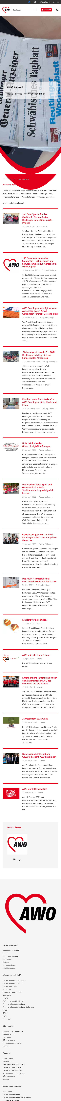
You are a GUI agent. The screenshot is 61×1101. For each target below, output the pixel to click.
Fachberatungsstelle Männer (14, 980)
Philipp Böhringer (49, 270)
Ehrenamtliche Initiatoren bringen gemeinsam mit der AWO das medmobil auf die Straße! (39, 680)
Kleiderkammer (9, 989)
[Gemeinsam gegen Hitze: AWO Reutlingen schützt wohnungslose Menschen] (11, 538)
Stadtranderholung (10, 956)
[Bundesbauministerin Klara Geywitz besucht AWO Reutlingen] (11, 758)
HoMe (5, 1016)
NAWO (5, 998)
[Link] (11, 9)
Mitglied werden (9, 1034)
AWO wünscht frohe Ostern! (36, 655)
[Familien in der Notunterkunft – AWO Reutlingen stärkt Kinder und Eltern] (11, 403)
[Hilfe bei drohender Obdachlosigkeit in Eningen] (11, 447)
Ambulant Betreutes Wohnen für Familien (19, 1007)
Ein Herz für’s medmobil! (34, 619)
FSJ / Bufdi (7, 1037)
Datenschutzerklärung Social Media (17, 1097)
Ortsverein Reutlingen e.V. (13, 1067)
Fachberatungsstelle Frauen (14, 983)
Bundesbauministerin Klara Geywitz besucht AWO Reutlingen (39, 755)
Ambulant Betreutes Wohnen (14, 1004)
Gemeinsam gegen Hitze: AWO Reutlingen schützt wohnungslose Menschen (39, 537)
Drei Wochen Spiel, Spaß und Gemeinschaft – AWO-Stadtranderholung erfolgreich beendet (37, 489)
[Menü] (35, 9)
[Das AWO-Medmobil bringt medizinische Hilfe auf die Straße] (11, 582)
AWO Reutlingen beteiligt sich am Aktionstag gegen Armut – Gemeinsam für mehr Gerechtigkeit (40, 311)
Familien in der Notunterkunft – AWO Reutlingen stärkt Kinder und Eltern (39, 402)
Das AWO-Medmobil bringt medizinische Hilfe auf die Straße (39, 580)
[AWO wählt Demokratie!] (11, 793)
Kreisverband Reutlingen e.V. (14, 1073)
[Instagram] (35, 2)
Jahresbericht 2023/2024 (35, 718)
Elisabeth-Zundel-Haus (12, 992)
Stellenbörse (10, 1040)
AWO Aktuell (8, 1061)
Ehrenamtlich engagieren (13, 1031)
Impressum (7, 1091)
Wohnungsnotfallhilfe (11, 950)
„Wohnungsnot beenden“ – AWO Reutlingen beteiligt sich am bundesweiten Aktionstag (38, 355)
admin (39, 623)
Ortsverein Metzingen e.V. (13, 1070)
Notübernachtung (10, 986)
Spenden (6, 1046)
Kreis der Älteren (9, 965)
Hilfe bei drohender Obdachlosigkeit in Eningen (36, 445)
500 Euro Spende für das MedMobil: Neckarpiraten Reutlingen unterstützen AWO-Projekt (37, 218)
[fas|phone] (20, 859)
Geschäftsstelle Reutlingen (13, 1064)
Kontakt (6, 1079)
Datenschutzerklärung (11, 1094)
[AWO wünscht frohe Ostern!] (11, 659)
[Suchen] (57, 10)
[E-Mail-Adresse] (14, 859)
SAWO (5, 1013)
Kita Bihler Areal (9, 968)
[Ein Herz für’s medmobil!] (11, 626)
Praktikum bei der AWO (12, 1043)
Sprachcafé (7, 959)
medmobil (7, 1019)
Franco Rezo (42, 226)
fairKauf (6, 953)
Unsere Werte (8, 1058)
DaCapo (6, 962)
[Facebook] (29, 2)
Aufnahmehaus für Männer (13, 1001)
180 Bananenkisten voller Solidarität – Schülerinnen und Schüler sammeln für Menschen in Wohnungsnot (39, 262)
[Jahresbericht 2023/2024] (11, 722)
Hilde (5, 1010)
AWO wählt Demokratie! (34, 789)
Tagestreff (7, 995)
